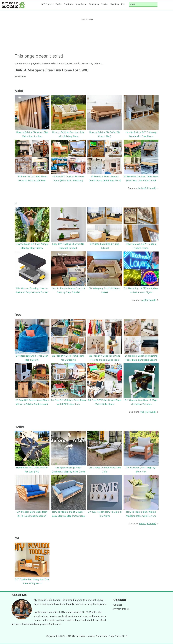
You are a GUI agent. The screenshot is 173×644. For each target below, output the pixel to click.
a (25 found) (149, 300)
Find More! (55, 624)
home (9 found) (147, 523)
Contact (117, 605)
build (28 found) (147, 188)
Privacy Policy (121, 609)
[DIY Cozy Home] (13, 8)
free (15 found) (148, 411)
